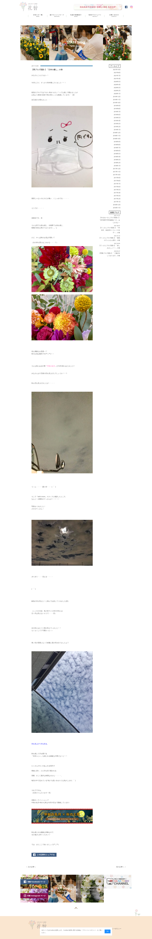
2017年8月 (117, 181)
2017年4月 (117, 193)
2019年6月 (117, 115)
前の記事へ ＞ (121, 867)
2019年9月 (117, 106)
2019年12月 (117, 97)
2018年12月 (117, 133)
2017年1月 (117, 202)
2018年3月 (117, 160)
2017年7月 (117, 184)
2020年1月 (117, 94)
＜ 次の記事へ (31, 867)
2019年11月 (117, 100)
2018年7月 (117, 148)
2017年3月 (117, 196)
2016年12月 (117, 205)
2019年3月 (117, 124)
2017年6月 (117, 187)
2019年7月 (117, 112)
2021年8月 (117, 73)
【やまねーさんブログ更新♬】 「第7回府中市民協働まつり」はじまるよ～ (109, 220)
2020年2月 (117, 91)
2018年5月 (117, 154)
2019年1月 (117, 130)
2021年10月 (117, 70)
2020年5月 (117, 82)
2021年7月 (117, 76)
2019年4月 (117, 121)
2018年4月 (117, 157)
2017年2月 (117, 199)
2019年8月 (117, 109)
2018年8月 (117, 145)
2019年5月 (117, 118)
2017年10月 (117, 175)
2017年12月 (117, 169)
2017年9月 (117, 178)
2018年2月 (117, 163)
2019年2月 (117, 127)
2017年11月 (117, 172)
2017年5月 (117, 190)
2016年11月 (117, 208)
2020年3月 (117, 88)
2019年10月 (117, 103)
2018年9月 (117, 142)
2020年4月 (117, 85)
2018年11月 (117, 136)
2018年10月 (117, 139)
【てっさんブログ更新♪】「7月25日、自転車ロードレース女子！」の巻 (110, 230)
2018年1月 (117, 166)
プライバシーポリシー (89, 930)
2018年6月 (117, 151)
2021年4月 (117, 79)
